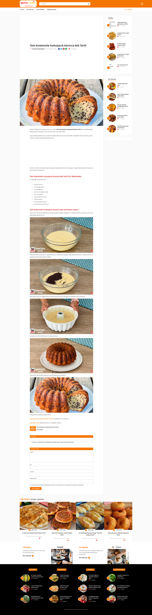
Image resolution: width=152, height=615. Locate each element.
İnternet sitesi (33, 478)
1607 (119, 25)
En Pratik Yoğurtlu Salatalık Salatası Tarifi (93, 577)
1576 (119, 47)
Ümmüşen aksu (34, 423)
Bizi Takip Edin (27, 556)
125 (119, 108)
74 (62, 601)
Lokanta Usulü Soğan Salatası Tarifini (41, 419)
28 (69, 540)
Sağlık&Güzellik (51, 9)
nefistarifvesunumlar (38, 49)
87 (33, 589)
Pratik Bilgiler (40, 9)
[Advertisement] (61, 28)
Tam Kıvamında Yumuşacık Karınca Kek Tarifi (47, 427)
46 (90, 580)
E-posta (32, 471)
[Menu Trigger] (142, 3)
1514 (119, 57)
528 (119, 578)
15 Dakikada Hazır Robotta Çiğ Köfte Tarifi (94, 598)
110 (91, 601)
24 (41, 538)
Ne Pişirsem (30, 9)
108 (91, 589)
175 (119, 119)
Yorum (32, 452)
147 (119, 129)
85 (33, 578)
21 (71, 49)
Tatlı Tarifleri (40, 429)
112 (33, 599)
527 (119, 589)
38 (61, 589)
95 (119, 87)
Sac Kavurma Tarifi (122, 65)
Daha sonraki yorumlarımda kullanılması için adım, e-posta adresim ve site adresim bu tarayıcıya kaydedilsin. (57, 485)
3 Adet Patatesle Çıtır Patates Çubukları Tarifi (66, 598)
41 (62, 578)
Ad (31, 465)
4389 (119, 36)
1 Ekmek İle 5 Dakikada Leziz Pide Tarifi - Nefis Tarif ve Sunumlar (56, 442)
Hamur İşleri (34, 530)
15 (125, 540)
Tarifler (22, 9)
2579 (119, 66)
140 (119, 97)
